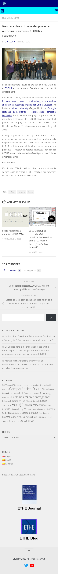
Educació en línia (17, 401)
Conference (49, 389)
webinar (29, 420)
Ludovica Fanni (16, 413)
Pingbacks (33, 270)
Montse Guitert (10, 416)
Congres (16, 393)
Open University (20, 108)
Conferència (7, 393)
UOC (21, 421)
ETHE (41, 405)
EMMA (29, 405)
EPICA (36, 405)
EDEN (47, 397)
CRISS (22, 393)
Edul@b (19, 404)
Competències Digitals (26, 389)
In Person (14, 409)
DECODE (29, 393)
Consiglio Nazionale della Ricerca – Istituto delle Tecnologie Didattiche (29, 112)
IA (9, 409)
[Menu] (54, 3)
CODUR (8, 88)
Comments (13, 270)
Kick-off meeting (39, 409)
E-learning (45, 393)
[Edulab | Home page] (5, 3)
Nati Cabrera (31, 417)
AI (19, 385)
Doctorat (37, 393)
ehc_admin (10, 42)
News (16, 18)
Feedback (47, 405)
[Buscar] (51, 317)
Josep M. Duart (25, 409)
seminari (48, 417)
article (40, 385)
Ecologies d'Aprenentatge (28, 397)
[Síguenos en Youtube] (32, 565)
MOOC (22, 417)
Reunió (30, 192)
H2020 (5, 409)
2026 (4, 385)
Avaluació (47, 385)
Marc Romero (43, 413)
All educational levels (29, 385)
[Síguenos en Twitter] (26, 565)
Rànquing (21, 192)
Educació (6, 401)
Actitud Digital (12, 385)
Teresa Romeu (8, 421)
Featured (7, 18)
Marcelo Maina (30, 412)
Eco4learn (6, 397)
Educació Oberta (32, 401)
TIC (17, 420)
